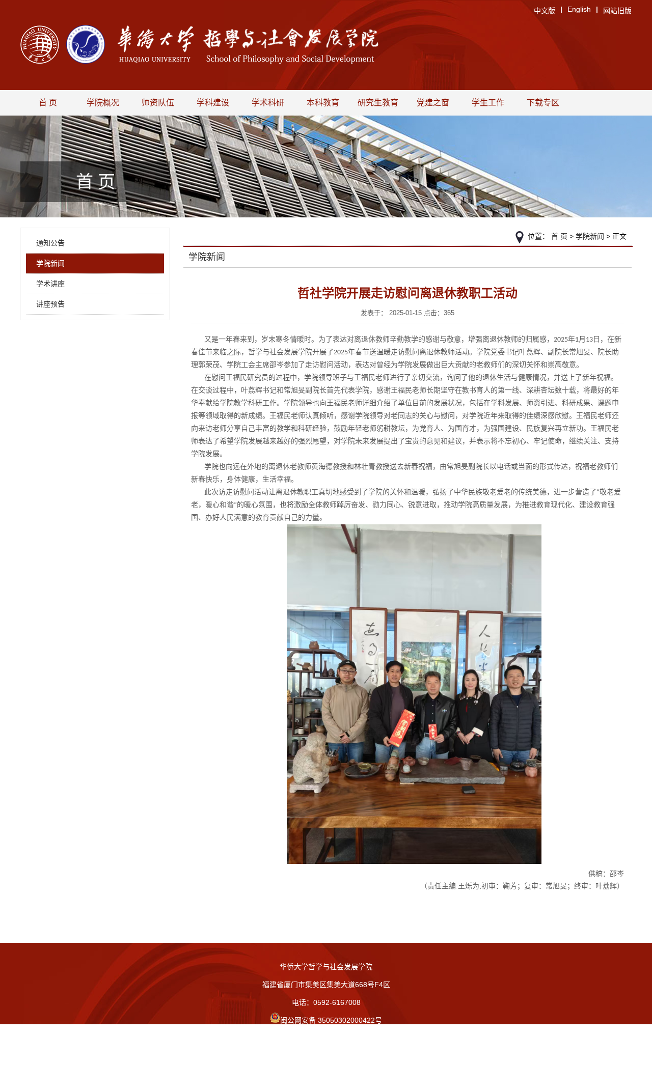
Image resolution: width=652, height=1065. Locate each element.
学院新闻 (50, 263)
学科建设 (213, 102)
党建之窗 (433, 102)
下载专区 (543, 102)
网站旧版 (617, 11)
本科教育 (323, 102)
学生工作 (488, 102)
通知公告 (50, 243)
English (579, 9)
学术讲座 (50, 283)
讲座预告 (50, 304)
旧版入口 (326, 1056)
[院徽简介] (85, 45)
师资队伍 (158, 102)
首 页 (48, 102)
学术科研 (268, 102)
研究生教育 (378, 102)
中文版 (544, 11)
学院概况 (103, 102)
